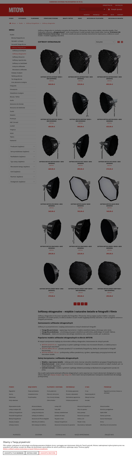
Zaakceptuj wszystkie (47, 453)
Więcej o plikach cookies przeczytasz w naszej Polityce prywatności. (25, 449)
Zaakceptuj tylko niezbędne (14, 453)
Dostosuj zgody (32, 453)
